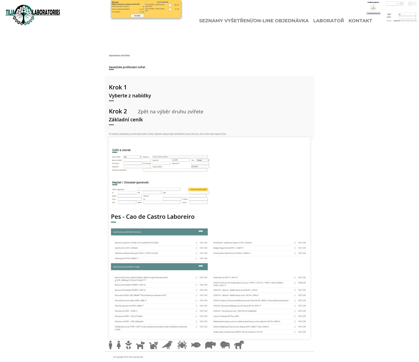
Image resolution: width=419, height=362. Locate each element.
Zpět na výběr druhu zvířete (170, 111)
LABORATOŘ (328, 20)
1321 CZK (203, 243)
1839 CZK (302, 283)
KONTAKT (360, 20)
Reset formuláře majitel (198, 189)
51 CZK (177, 9)
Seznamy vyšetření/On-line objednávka (254, 20)
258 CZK (176, 5)
